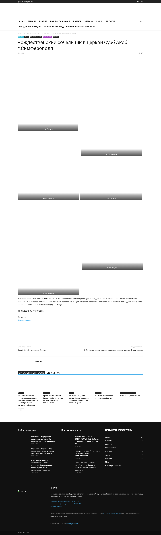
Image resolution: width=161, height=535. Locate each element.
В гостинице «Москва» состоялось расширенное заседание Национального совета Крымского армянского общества (28, 400)
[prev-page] (19, 409)
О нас (22, 21)
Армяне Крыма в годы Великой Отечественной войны (70, 27)
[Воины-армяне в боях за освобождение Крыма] (106, 386)
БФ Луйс (43, 21)
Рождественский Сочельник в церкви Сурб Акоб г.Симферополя (87, 453)
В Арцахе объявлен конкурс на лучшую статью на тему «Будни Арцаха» (113, 350)
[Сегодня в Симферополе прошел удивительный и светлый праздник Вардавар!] (23, 439)
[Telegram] (138, 1)
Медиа (99, 21)
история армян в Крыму (128, 393)
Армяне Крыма (24, 320)
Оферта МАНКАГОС (57, 506)
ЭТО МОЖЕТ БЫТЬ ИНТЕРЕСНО (31, 373)
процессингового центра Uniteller (112, 513)
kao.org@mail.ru (72, 523)
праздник (47, 393)
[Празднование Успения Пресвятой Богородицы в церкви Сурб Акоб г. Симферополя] (54, 386)
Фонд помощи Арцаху (30, 27)
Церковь (89, 21)
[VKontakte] (141, 1)
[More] (49, 58)
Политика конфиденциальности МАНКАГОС (65, 504)
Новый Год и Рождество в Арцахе (32, 350)
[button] (140, 21)
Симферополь (47, 36)
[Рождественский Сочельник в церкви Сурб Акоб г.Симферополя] (67, 454)
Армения (98, 393)
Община (32, 21)
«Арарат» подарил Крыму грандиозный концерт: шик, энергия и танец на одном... (42, 451)
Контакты (110, 21)
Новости (77, 21)
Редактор (38, 361)
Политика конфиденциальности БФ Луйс (64, 501)
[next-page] (22, 409)
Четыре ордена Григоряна (130, 396)
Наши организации (60, 21)
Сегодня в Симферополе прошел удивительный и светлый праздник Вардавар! (43, 439)
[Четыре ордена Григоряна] (131, 386)
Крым (27, 33)
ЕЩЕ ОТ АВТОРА (53, 373)
